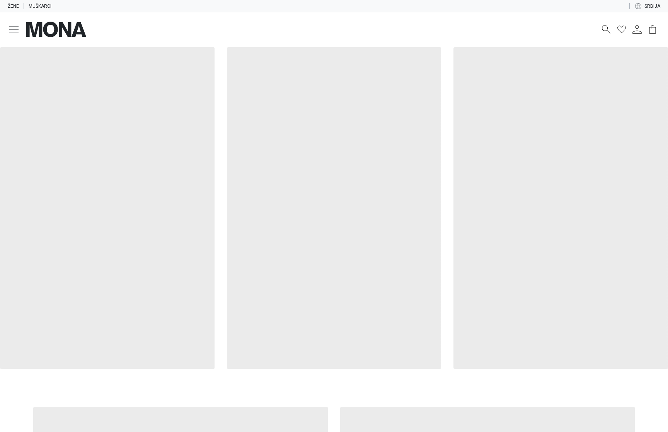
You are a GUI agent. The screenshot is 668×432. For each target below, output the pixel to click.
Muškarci (40, 6)
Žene (13, 6)
